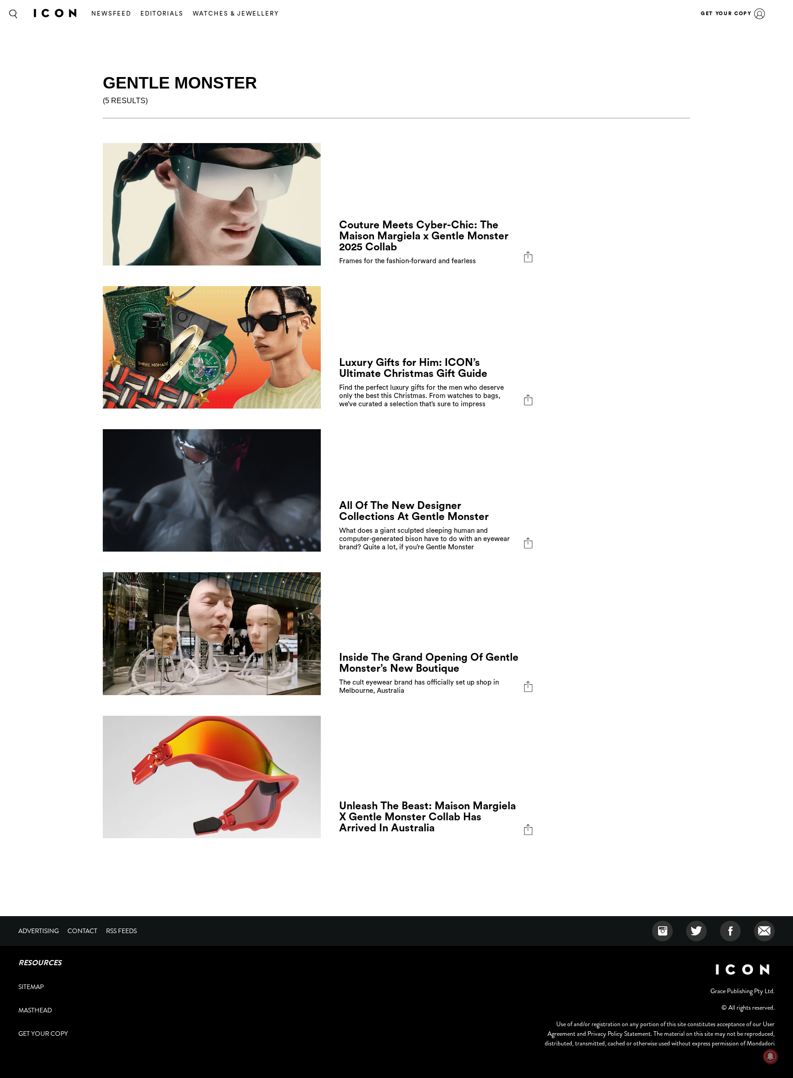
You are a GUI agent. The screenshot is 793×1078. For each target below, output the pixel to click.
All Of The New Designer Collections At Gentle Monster (414, 511)
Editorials (162, 14)
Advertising (38, 930)
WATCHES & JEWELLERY (236, 14)
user (759, 13)
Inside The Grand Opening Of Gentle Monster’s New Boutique (429, 663)
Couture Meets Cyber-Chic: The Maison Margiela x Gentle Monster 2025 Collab (423, 236)
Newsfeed (111, 14)
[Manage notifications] (770, 1056)
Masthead (35, 1010)
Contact (82, 930)
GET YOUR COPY (726, 13)
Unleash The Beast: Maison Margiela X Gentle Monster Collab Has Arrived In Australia (427, 817)
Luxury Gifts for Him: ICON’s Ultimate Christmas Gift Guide (413, 368)
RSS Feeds (121, 930)
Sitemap (31, 986)
